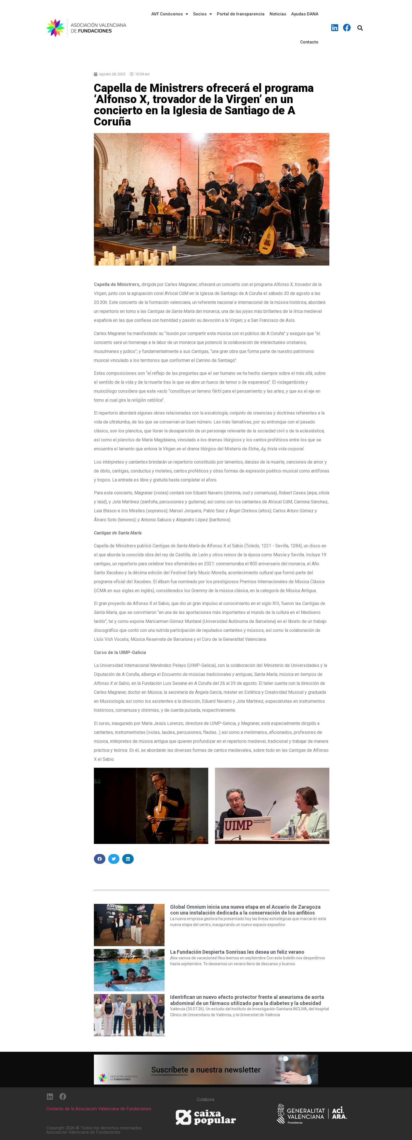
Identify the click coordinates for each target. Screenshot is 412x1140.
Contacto (309, 42)
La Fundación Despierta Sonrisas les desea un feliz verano (237, 952)
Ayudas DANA (304, 14)
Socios (200, 14)
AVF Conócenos (167, 14)
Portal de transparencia (241, 14)
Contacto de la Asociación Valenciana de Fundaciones (98, 1108)
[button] (99, 859)
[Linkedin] (335, 28)
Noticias (278, 14)
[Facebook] (347, 28)
